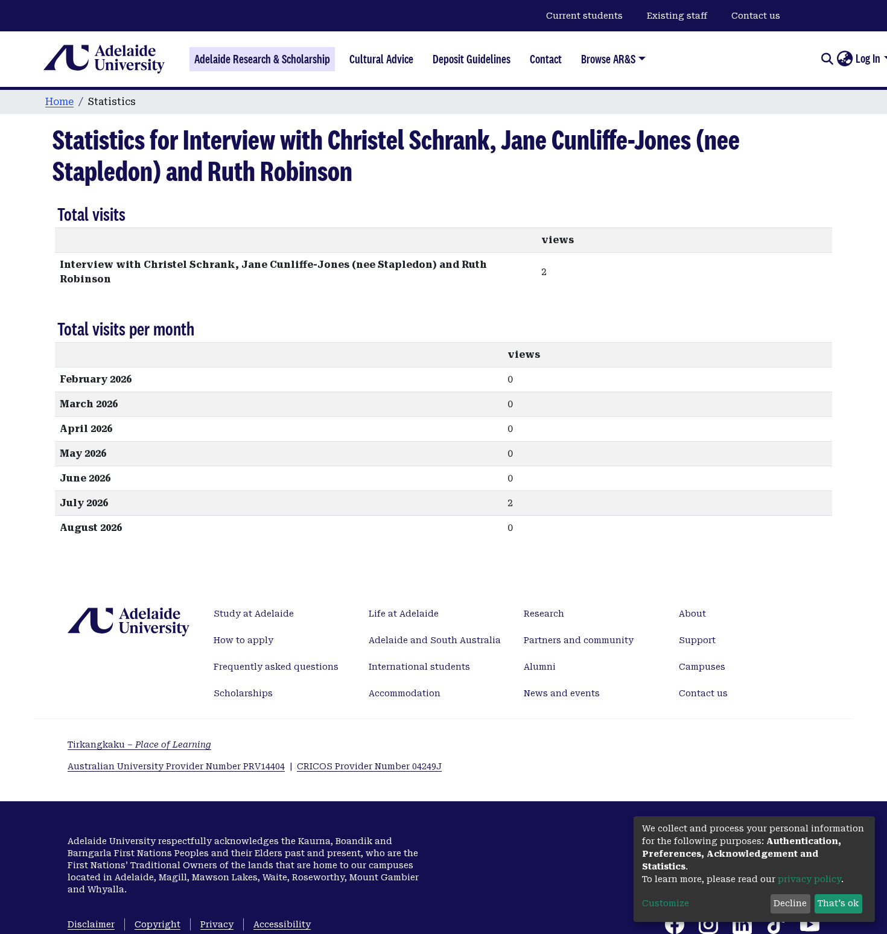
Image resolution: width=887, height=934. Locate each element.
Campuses (702, 667)
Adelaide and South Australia (435, 640)
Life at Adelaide (404, 613)
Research (544, 613)
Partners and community (579, 640)
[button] (844, 59)
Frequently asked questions (276, 667)
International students (419, 667)
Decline (790, 903)
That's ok (838, 903)
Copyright (157, 924)
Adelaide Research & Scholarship (262, 59)
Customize (665, 903)
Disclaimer (91, 924)
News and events (562, 693)
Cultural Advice (381, 59)
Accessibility (282, 924)
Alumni (540, 667)
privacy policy (809, 879)
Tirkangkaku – (139, 744)
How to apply (243, 640)
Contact (546, 59)
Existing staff (677, 16)
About (692, 613)
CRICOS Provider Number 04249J (369, 766)
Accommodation (404, 693)
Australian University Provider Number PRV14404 (176, 766)
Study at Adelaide (254, 613)
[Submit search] (827, 59)
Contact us (755, 16)
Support (697, 640)
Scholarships (243, 693)
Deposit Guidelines (471, 59)
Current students (584, 16)
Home (59, 101)
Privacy (217, 924)
